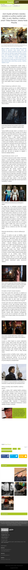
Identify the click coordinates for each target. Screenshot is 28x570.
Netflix (14, 448)
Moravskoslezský (15, 524)
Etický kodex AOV (20, 565)
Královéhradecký (9, 523)
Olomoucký (9, 524)
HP (19, 448)
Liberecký (3, 523)
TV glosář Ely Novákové (6, 451)
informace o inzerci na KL (5, 559)
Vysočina (19, 523)
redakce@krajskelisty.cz (5, 550)
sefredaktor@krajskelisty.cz (6, 549)
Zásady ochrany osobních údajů (10, 565)
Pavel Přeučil (8, 444)
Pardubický (15, 523)
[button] (6, 5)
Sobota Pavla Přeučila (6, 448)
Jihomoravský (23, 523)
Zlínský (20, 524)
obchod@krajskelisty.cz (5, 555)
